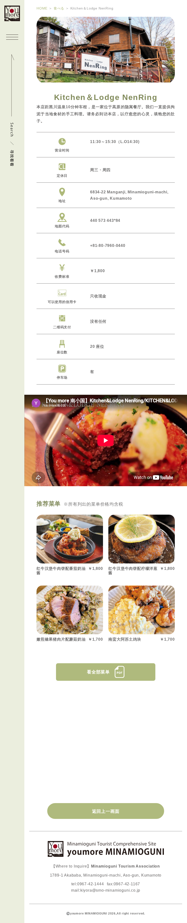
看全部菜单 (98, 672)
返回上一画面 (106, 811)
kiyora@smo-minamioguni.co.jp (110, 890)
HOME (42, 8)
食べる (59, 8)
